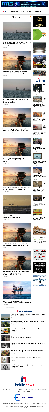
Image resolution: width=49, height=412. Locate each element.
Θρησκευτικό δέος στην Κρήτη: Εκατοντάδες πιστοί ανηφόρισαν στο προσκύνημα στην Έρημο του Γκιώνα (39, 147)
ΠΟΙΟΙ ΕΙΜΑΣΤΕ (15, 389)
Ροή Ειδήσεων (14, 11)
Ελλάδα (29, 11)
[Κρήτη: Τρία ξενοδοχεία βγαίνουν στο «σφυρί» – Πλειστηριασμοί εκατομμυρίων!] (5, 360)
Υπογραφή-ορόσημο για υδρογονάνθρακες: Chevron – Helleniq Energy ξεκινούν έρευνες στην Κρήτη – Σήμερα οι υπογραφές (16, 130)
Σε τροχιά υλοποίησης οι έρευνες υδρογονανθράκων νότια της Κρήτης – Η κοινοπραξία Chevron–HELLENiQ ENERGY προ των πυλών (16, 273)
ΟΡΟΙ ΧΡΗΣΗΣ (23, 389)
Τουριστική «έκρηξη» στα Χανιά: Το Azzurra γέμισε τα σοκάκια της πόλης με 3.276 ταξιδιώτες (39, 161)
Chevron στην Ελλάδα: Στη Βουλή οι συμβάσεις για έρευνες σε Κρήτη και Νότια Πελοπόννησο (16, 72)
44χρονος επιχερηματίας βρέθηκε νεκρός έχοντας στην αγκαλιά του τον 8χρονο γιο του (39, 217)
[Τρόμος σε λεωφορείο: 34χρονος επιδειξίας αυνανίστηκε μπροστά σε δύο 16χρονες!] (37, 87)
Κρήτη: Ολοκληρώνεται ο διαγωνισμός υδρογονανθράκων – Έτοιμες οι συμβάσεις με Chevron (17, 301)
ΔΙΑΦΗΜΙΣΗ (28, 391)
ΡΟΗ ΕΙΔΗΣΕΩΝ (6, 389)
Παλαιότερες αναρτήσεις (9, 307)
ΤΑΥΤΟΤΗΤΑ (43, 389)
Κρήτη (22, 11)
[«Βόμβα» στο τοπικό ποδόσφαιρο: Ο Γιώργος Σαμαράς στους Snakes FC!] (5, 345)
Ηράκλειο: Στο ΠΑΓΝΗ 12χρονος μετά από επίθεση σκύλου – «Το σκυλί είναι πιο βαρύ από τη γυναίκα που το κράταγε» (29, 336)
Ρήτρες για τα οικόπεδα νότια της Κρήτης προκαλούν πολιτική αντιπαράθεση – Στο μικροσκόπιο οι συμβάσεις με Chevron (17, 43)
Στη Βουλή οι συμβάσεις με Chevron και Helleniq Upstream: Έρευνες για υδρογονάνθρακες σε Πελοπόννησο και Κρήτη (15, 101)
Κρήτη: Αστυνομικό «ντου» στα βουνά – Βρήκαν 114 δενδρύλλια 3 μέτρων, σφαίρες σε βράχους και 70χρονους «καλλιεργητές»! (28, 322)
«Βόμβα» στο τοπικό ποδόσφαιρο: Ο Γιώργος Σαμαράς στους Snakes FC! (28, 343)
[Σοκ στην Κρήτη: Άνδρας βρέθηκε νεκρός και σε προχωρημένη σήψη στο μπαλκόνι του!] (5, 331)
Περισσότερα (37, 11)
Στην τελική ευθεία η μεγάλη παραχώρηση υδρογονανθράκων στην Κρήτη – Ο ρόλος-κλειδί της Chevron (16, 160)
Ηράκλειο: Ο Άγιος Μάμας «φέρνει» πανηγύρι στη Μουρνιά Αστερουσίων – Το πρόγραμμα (39, 175)
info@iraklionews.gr (39, 404)
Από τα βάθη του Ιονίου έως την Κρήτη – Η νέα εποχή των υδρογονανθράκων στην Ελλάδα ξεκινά (17, 188)
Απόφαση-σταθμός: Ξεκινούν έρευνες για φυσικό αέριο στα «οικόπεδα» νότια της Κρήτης (17, 216)
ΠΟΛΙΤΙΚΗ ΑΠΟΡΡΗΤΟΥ (33, 389)
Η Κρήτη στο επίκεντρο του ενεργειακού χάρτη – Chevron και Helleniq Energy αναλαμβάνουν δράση (16, 244)
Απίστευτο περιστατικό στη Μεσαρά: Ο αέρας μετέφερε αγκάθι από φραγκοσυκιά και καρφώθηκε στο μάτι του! (27, 351)
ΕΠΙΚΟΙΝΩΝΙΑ (21, 391)
